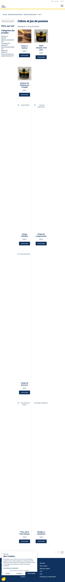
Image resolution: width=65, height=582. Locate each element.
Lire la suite (24, 55)
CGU (41, 571)
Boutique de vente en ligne (15, 14)
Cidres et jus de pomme (30, 14)
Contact (22, 577)
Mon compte (54, 1)
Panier (62, 1)
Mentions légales (45, 568)
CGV (41, 574)
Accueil (5, 14)
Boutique (42, 563)
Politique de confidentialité (48, 577)
